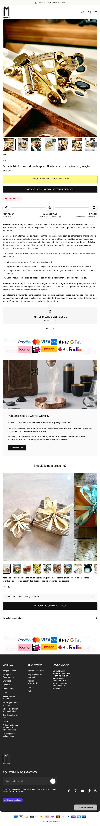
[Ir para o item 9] (88, 569)
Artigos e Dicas (9, 671)
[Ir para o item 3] (27, 569)
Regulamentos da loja (10, 716)
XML (4, 161)
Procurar (6, 721)
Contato (6, 685)
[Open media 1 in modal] (69, 477)
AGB (30, 691)
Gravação (7, 681)
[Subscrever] (52, 781)
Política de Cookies (36, 671)
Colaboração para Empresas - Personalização (10, 727)
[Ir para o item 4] (37, 569)
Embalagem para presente (10, 703)
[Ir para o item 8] (78, 569)
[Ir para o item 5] (47, 569)
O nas (5, 692)
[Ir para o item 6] (57, 569)
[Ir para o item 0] (7, 569)
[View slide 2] (50, 328)
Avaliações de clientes (9, 697)
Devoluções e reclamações (9, 735)
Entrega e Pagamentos (8, 675)
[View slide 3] (53, 328)
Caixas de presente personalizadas (11, 710)
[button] (9, 144)
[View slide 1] (46, 328)
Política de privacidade (33, 682)
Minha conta (8, 688)
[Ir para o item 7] (68, 569)
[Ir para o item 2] (17, 569)
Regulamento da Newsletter (35, 675)
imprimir (31, 687)
